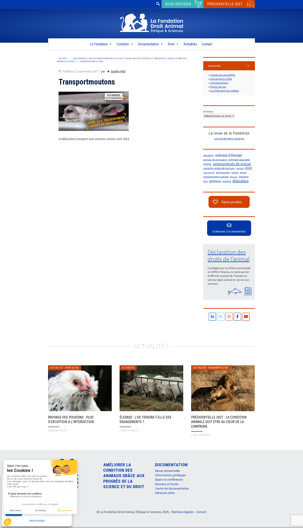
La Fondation (98, 44)
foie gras (233, 176)
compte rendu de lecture (219, 168)
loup (205, 181)
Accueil (63, 58)
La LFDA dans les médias (224, 90)
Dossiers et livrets (167, 484)
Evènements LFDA (221, 79)
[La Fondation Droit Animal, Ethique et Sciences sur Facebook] (237, 317)
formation (244, 176)
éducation (241, 181)
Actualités (190, 44)
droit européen (223, 172)
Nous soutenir (178, 4)
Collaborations (219, 83)
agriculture (208, 155)
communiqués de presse (232, 164)
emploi (234, 172)
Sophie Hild (118, 71)
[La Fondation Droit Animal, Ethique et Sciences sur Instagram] (229, 317)
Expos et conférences (169, 479)
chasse (207, 164)
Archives (208, 111)
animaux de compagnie (215, 159)
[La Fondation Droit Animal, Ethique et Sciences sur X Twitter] (221, 317)
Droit (171, 44)
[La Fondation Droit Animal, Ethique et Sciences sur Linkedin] (212, 317)
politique (215, 181)
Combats (123, 44)
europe (243, 172)
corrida (240, 168)
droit (248, 168)
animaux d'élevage (228, 155)
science (226, 181)
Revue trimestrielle (167, 471)
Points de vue (218, 87)
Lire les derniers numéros (229, 138)
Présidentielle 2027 (225, 4)
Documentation (148, 44)
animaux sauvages (239, 159)
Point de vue (72, 367)
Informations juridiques (170, 475)
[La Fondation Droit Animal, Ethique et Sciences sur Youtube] (246, 317)
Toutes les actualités (222, 75)
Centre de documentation (172, 488)
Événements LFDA (218, 367)
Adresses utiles (165, 493)
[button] (229, 65)
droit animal (208, 172)
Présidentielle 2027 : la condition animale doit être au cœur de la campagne (219, 421)
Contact (207, 44)
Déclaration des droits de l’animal (229, 255)
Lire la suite (57, 430)
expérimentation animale (216, 176)
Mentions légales (37, 520)
